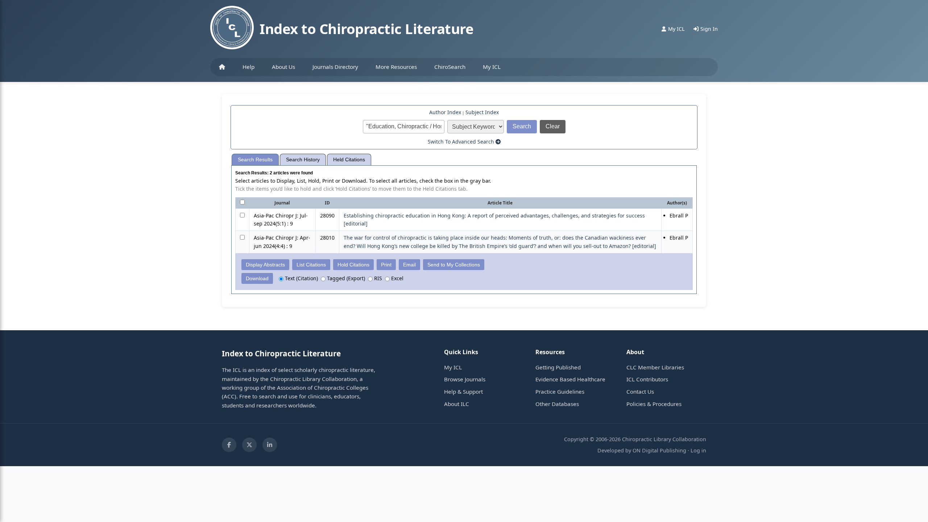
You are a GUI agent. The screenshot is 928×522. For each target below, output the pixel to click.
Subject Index (482, 112)
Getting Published (558, 367)
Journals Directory (335, 66)
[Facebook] (229, 445)
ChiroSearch (449, 66)
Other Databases (557, 403)
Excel (396, 278)
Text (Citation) (300, 278)
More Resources (396, 66)
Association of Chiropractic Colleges (322, 387)
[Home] (222, 67)
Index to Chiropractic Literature (366, 28)
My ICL (492, 66)
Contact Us (640, 391)
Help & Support (463, 391)
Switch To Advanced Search (462, 141)
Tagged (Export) (345, 278)
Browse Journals (464, 379)
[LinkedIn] (269, 445)
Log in (698, 450)
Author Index (445, 112)
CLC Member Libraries (655, 367)
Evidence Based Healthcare (570, 379)
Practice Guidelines (559, 391)
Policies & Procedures (654, 403)
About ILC (456, 403)
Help (248, 66)
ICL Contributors (647, 379)
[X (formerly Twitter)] (249, 445)
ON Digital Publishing (659, 450)
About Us (283, 66)
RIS (377, 278)
